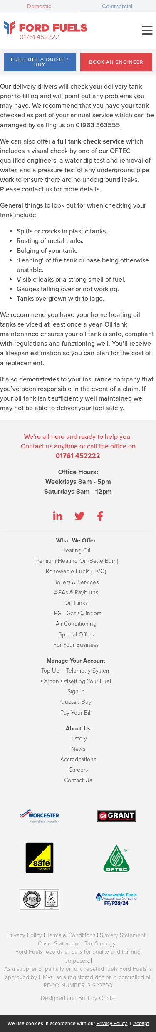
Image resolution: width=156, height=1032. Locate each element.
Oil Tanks (76, 602)
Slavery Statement (123, 935)
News (78, 748)
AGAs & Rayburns (76, 592)
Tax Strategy (100, 943)
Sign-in (76, 691)
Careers (78, 769)
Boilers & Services (76, 582)
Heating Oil (76, 550)
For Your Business (76, 644)
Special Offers (76, 634)
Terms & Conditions (71, 935)
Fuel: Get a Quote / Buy (40, 62)
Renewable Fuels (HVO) (76, 571)
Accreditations (78, 759)
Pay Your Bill (76, 712)
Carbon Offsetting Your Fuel (76, 681)
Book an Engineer (116, 62)
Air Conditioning (76, 623)
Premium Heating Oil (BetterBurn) (76, 560)
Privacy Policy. (112, 1023)
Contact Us (78, 780)
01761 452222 (39, 37)
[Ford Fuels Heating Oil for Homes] (45, 28)
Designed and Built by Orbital (78, 998)
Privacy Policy (24, 935)
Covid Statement (59, 943)
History (78, 738)
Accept (141, 1023)
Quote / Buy (76, 701)
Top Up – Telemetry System (76, 670)
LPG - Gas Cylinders (76, 613)
